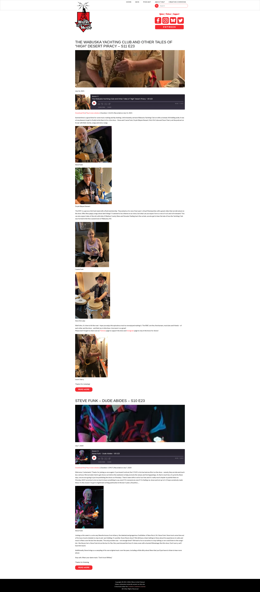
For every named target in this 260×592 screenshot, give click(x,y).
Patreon (103, 331)
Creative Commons (177, 2)
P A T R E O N (169, 27)
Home (128, 2)
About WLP (160, 2)
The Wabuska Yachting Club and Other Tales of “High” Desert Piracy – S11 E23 (123, 44)
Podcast (147, 2)
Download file (80, 113)
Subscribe (101, 107)
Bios (137, 2)
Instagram (130, 331)
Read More (83, 389)
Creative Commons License (136, 586)
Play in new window (93, 113)
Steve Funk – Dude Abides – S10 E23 (110, 401)
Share (109, 107)
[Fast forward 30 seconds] (109, 104)
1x (105, 104)
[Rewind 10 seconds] (102, 104)
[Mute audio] (99, 104)
